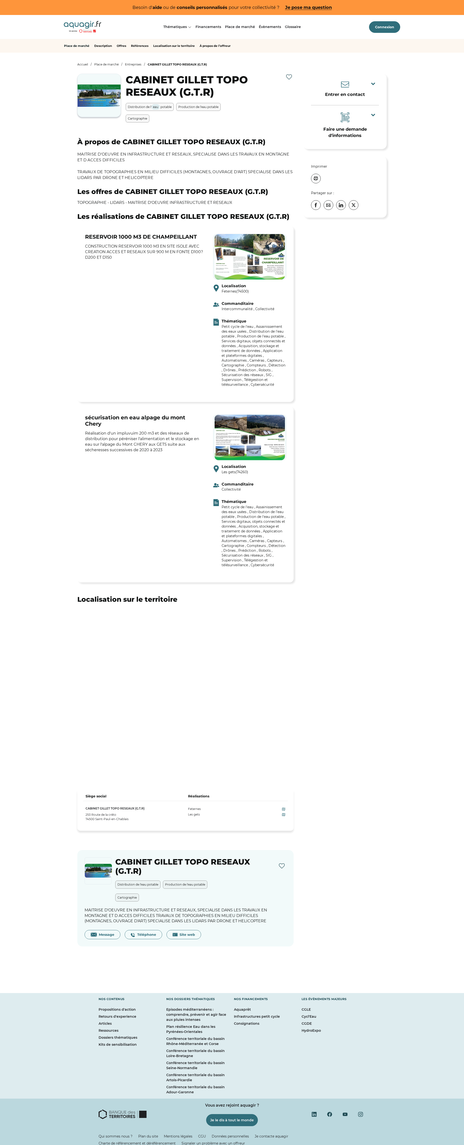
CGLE (306, 1009)
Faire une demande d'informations (345, 132)
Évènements (270, 27)
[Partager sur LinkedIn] (341, 205)
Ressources (108, 1030)
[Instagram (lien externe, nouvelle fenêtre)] (360, 1114)
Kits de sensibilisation (118, 1044)
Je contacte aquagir (271, 1136)
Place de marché (240, 27)
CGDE (307, 1023)
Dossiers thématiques (118, 1037)
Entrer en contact (345, 94)
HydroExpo (311, 1030)
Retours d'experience (117, 1016)
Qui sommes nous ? (115, 1136)
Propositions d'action (117, 1009)
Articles (105, 1023)
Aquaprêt (242, 1009)
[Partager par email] (328, 205)
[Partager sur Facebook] (316, 205)
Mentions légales (178, 1136)
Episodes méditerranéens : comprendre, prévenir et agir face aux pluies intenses (196, 1014)
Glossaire (293, 27)
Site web (186, 934)
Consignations (246, 1023)
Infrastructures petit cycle (257, 1016)
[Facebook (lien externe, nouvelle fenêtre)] (329, 1114)
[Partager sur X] (353, 205)
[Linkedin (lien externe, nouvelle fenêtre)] (314, 1114)
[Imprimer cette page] (316, 178)
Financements (208, 27)
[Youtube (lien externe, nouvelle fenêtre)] (345, 1114)
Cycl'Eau (309, 1016)
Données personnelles (230, 1136)
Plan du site (148, 1136)
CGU (202, 1136)
